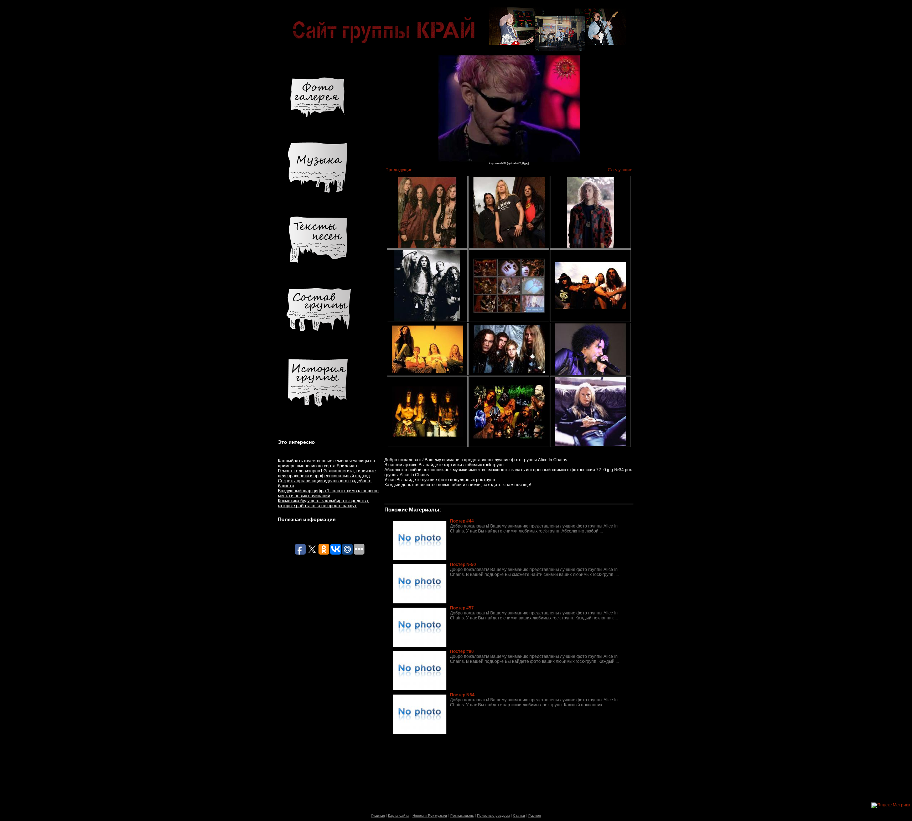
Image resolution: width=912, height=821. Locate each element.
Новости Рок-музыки (430, 815)
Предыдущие (399, 169)
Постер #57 (462, 608)
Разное (534, 815)
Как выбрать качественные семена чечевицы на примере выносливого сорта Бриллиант (326, 463)
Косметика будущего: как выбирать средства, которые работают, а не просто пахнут (323, 503)
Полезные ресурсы (493, 815)
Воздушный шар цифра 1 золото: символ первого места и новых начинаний (328, 493)
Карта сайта (398, 815)
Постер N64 (462, 694)
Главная (378, 815)
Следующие (620, 169)
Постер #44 (462, 521)
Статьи (519, 815)
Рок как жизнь (462, 815)
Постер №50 (463, 564)
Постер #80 (462, 651)
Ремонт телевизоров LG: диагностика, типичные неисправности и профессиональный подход (327, 473)
